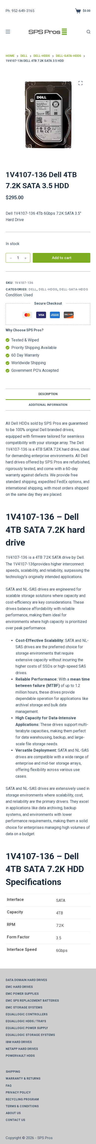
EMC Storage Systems (24, 1007)
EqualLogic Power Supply (27, 1028)
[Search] (88, 32)
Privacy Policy (18, 1092)
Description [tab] (48, 394)
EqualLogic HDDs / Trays (26, 1021)
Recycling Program (22, 1099)
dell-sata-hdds (73, 289)
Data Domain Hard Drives (26, 980)
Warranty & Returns (23, 1078)
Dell (33, 289)
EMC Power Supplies (22, 993)
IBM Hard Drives (19, 1042)
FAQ (9, 1085)
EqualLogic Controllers (27, 1014)
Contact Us (15, 1120)
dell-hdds (48, 289)
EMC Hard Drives (19, 987)
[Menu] (8, 31)
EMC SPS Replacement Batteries (32, 1000)
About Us (13, 1113)
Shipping (13, 1071)
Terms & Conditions (22, 1106)
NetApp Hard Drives (22, 1049)
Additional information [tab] (48, 405)
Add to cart (61, 258)
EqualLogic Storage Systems (30, 1035)
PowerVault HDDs (20, 1055)
